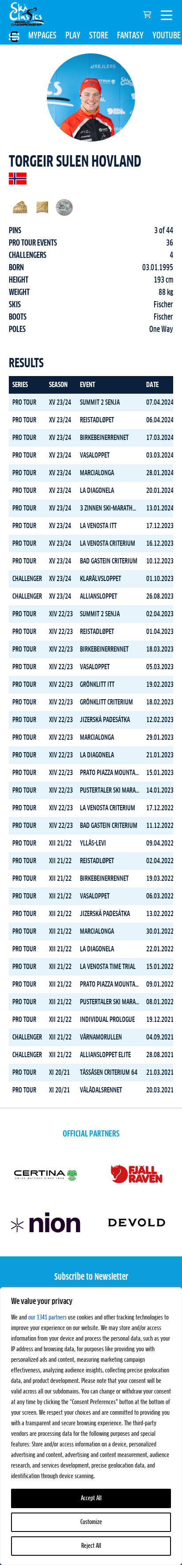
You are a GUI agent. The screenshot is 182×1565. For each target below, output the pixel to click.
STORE (98, 35)
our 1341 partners (47, 1318)
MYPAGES (42, 35)
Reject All (91, 1546)
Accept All (91, 1498)
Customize (91, 1522)
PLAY (72, 35)
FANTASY (130, 35)
